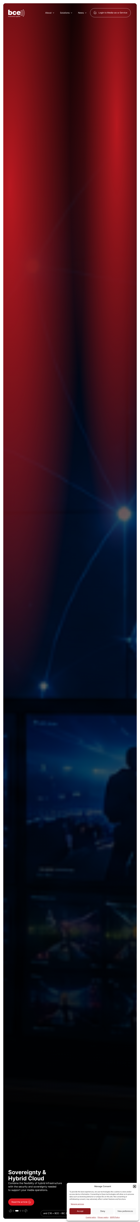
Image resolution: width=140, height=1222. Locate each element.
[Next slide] (26, 1210)
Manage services (77, 1204)
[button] (134, 1186)
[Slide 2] (16, 1210)
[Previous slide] (10, 1210)
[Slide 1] (13, 1210)
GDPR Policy (115, 1217)
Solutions (65, 12)
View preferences (125, 1211)
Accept (80, 1211)
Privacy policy (103, 1217)
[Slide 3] (20, 1210)
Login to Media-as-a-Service (113, 12)
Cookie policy (91, 1217)
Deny (102, 1211)
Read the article (17, 1202)
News (81, 12)
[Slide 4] (23, 1210)
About (48, 12)
